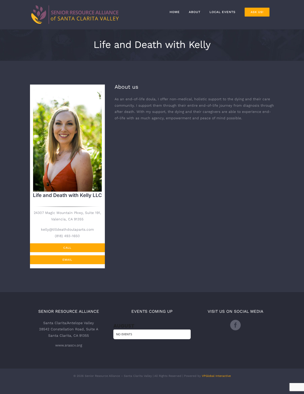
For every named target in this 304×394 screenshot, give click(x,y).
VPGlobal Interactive (216, 375)
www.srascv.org (68, 345)
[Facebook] (235, 325)
